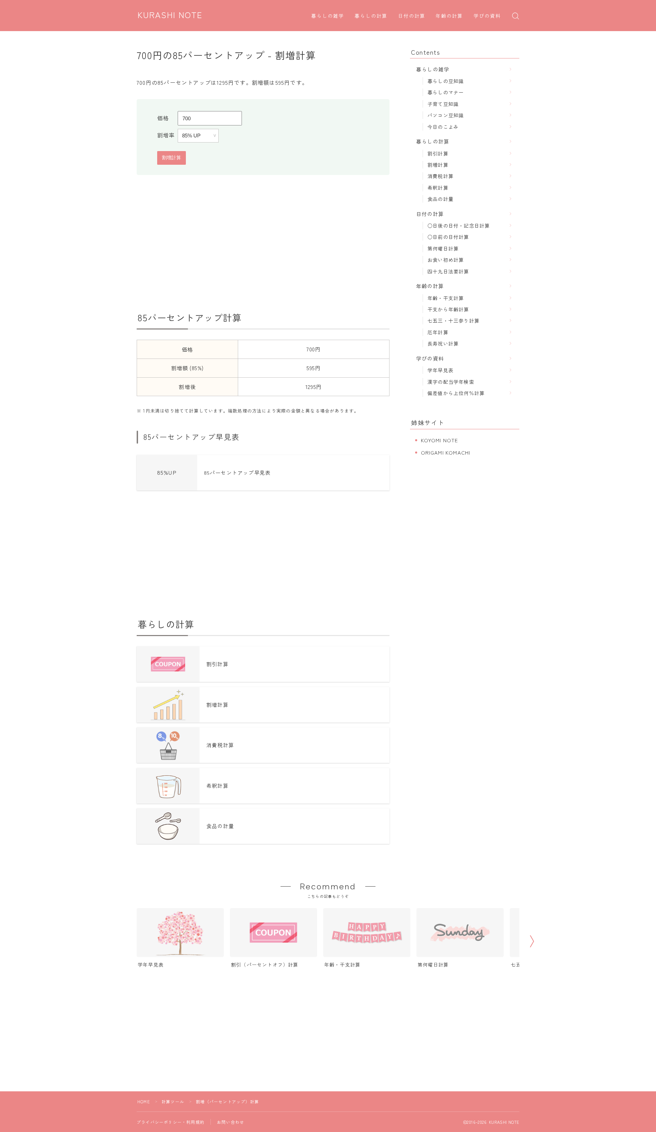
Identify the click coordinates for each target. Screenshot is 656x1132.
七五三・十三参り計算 (453, 320)
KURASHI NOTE (170, 15)
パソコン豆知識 (445, 115)
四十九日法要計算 (448, 271)
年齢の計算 (449, 16)
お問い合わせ (230, 1122)
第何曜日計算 (443, 248)
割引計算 (437, 153)
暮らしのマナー (445, 92)
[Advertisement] (263, 243)
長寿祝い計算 (443, 343)
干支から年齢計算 (448, 309)
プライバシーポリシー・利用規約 (170, 1122)
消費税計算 (440, 175)
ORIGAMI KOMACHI (445, 452)
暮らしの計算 (371, 16)
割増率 (166, 135)
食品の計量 (440, 198)
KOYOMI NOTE (439, 440)
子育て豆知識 (443, 103)
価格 (163, 118)
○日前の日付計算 (448, 236)
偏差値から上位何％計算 (455, 392)
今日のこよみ (443, 126)
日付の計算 (412, 16)
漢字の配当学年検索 (450, 381)
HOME (143, 1101)
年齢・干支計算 (445, 297)
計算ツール (173, 1101)
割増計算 (437, 164)
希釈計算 (437, 187)
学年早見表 (440, 370)
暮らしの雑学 (327, 16)
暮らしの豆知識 (445, 80)
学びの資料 (487, 16)
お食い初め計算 (445, 259)
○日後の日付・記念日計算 (458, 225)
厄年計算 (437, 332)
